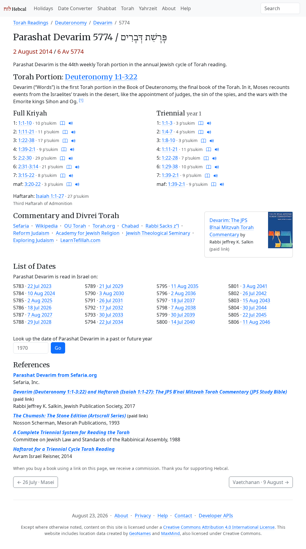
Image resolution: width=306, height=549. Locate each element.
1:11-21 (26, 131)
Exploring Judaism (33, 240)
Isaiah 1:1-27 (50, 196)
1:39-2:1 (27, 149)
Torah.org (104, 226)
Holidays (43, 8)
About (169, 8)
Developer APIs (216, 515)
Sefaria (21, 226)
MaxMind (170, 533)
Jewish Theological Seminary (158, 233)
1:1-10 (25, 123)
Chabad (130, 226)
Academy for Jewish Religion (88, 233)
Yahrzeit (148, 8)
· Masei (35, 482)
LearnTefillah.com (80, 240)
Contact (183, 515)
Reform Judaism (31, 233)
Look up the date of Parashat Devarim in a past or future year (82, 338)
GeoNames (140, 533)
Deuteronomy (71, 22)
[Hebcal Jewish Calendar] (15, 8)
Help (185, 8)
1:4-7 (167, 131)
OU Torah (75, 226)
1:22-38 (26, 140)
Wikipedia (47, 226)
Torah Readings (30, 22)
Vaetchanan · (261, 482)
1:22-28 (170, 158)
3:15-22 (26, 175)
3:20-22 (33, 184)
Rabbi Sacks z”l (162, 226)
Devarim (102, 22)
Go (58, 348)
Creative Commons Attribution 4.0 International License (219, 527)
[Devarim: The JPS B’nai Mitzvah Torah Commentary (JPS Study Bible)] (280, 229)
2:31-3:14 (28, 166)
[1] (81, 100)
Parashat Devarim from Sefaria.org (55, 375)
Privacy (143, 515)
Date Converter (75, 8)
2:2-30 (25, 158)
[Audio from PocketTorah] (70, 123)
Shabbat (106, 8)
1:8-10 (168, 140)
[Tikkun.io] (62, 123)
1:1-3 (167, 123)
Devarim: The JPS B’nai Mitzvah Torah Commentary (231, 227)
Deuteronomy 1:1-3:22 (101, 77)
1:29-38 (170, 166)
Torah (127, 8)
